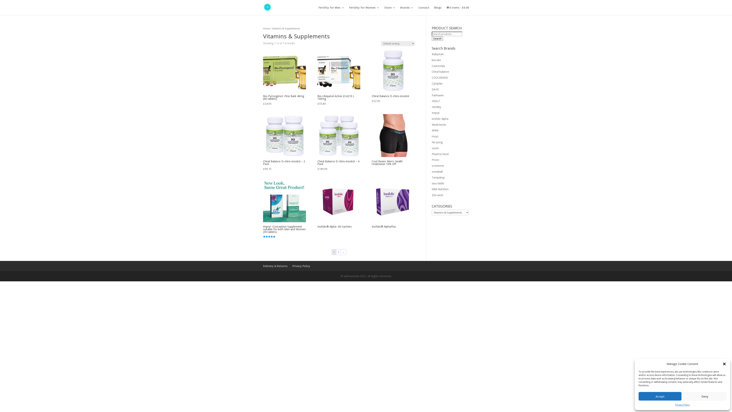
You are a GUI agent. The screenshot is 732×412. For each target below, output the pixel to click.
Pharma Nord (440, 154)
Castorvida (438, 66)
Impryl (435, 113)
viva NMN (438, 183)
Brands (405, 7)
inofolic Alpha (440, 119)
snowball (437, 171)
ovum (435, 148)
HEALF (436, 101)
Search (437, 38)
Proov (435, 160)
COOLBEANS (440, 77)
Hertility (436, 107)
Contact (423, 7)
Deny (705, 396)
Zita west (437, 195)
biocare (436, 60)
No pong (437, 142)
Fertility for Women (362, 7)
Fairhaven (438, 95)
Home (266, 28)
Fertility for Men (329, 7)
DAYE (435, 89)
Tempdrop (438, 177)
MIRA (435, 130)
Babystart (438, 54)
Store (388, 7)
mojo (435, 136)
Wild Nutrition (440, 189)
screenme (438, 165)
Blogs (437, 7)
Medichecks (439, 124)
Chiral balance (440, 71)
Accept (660, 396)
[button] (724, 364)
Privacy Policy (682, 404)
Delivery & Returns (275, 266)
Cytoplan (437, 83)
